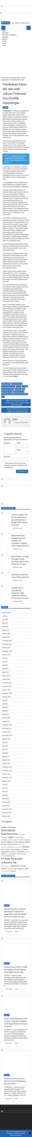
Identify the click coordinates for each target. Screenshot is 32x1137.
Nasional (5, 33)
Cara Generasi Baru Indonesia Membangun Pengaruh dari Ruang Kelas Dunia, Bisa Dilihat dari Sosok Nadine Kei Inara (15, 913)
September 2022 (7, 778)
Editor (16, 931)
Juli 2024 (5, 700)
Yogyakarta (13, 871)
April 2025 (5, 669)
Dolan (4, 41)
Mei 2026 (5, 623)
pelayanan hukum (7, 391)
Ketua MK (24, 386)
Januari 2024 (6, 721)
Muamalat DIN (18, 847)
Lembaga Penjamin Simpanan (9, 844)
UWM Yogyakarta (5, 871)
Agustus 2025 (6, 655)
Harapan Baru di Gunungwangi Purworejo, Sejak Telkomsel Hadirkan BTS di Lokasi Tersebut (20, 593)
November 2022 (7, 771)
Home (4, 31)
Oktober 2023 (6, 732)
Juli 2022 (5, 785)
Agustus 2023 (6, 739)
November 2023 (7, 728)
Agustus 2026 (6, 613)
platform (27, 851)
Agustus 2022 (6, 781)
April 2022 (5, 795)
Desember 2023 (7, 725)
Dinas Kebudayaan (19, 837)
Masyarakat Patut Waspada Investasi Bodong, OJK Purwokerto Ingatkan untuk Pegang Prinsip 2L (20, 540)
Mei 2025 (5, 665)
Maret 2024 (5, 714)
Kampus (5, 39)
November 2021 (7, 813)
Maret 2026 (5, 630)
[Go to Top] (30, 1133)
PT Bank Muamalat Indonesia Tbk (11, 860)
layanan (27, 842)
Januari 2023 (6, 764)
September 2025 (7, 651)
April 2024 (5, 711)
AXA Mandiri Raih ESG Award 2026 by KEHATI (20, 576)
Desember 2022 (7, 767)
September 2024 (7, 693)
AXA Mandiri (12, 827)
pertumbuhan (20, 852)
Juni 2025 (5, 662)
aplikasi (4, 827)
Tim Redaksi (9, 1133)
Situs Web (7, 457)
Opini (4, 45)
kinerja (3, 842)
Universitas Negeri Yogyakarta (15, 869)
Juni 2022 (5, 788)
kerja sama (21, 840)
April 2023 (5, 753)
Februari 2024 (6, 718)
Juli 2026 (5, 616)
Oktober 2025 (6, 648)
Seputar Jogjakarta (9, 35)
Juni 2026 (5, 620)
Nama (19, 443)
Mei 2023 (5, 750)
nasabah (25, 846)
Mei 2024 (5, 707)
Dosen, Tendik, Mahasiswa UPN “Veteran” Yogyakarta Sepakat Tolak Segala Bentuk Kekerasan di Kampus (15, 1022)
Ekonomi (5, 37)
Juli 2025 (5, 658)
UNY (27, 868)
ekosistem (4, 840)
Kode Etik (22, 1133)
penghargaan (5, 852)
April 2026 (5, 627)
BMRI (19, 834)
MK (23, 389)
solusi (2, 866)
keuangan (27, 840)
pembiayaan (24, 849)
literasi (20, 844)
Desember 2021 (7, 809)
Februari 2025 (6, 676)
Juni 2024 (5, 704)
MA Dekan (18, 389)
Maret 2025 (5, 672)
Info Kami (16, 1133)
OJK (2, 849)
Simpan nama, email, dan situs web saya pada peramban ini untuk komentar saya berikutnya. (15, 465)
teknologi (7, 866)
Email (19, 450)
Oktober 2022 (6, 774)
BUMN (23, 834)
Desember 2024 (7, 683)
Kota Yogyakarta (19, 842)
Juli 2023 (5, 742)
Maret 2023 (5, 757)
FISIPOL (18, 386)
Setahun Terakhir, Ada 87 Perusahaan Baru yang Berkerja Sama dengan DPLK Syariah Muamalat (19, 520)
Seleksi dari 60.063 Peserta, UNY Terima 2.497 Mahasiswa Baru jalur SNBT (15, 1081)
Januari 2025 (6, 679)
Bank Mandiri (8, 830)
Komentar (7, 443)
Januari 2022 (6, 806)
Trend (4, 43)
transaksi (23, 866)
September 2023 (7, 735)
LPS (23, 844)
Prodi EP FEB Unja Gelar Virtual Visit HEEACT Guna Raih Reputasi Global (17, 410)
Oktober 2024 (6, 690)
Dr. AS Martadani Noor (8, 386)
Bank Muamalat (9, 834)
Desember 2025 (7, 641)
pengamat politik (19, 391)
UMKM (3, 869)
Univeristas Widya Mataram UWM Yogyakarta (14, 394)
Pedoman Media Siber (15, 1135)
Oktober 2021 (6, 816)
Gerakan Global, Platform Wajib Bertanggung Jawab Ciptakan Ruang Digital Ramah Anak (15, 969)
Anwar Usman (6, 383)
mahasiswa (3, 847)
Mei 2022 (5, 792)
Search (28, 28)
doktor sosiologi (17, 383)
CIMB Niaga (4, 837)
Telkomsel (14, 865)
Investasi (15, 840)
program (4, 854)
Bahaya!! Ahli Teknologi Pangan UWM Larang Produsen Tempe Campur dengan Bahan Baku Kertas (17, 403)
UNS (3, 396)
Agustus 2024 (6, 697)
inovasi (10, 840)
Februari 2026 (6, 634)
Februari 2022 (6, 802)
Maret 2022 (5, 799)
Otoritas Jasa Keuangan (12, 849)
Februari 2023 (6, 760)
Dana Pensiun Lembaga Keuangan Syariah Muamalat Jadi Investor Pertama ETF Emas (20, 560)
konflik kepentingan (8, 389)
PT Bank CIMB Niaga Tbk (8, 856)
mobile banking (10, 847)
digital (11, 837)
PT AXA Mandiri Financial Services (17, 854)
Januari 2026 (6, 637)
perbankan (13, 852)
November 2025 (7, 644)
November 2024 (7, 686)
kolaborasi (10, 842)
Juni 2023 (5, 746)
